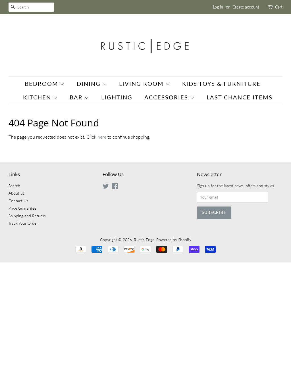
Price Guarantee (22, 208)
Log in (218, 7)
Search (14, 185)
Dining (90, 83)
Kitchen (38, 97)
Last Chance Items (240, 97)
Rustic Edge (144, 239)
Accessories (167, 97)
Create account (245, 7)
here (101, 136)
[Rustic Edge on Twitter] (106, 187)
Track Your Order (23, 223)
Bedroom (42, 83)
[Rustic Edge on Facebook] (115, 187)
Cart (278, 7)
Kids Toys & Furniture (221, 83)
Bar (77, 97)
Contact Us (18, 201)
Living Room (142, 83)
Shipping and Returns (27, 216)
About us (16, 193)
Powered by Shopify (173, 239)
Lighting (116, 97)
